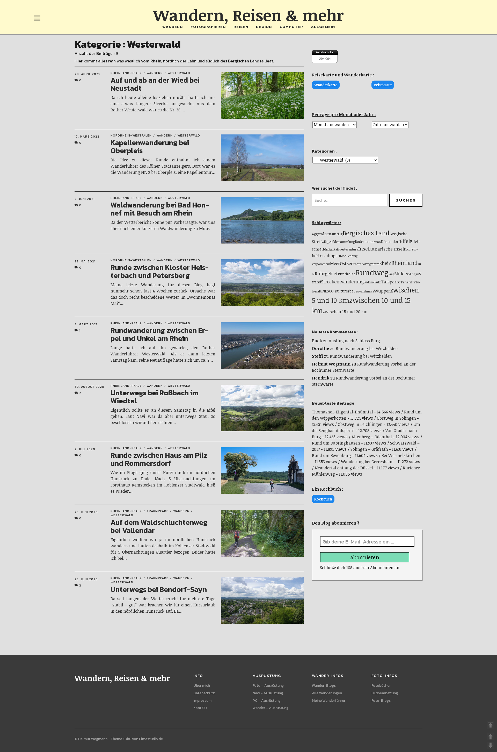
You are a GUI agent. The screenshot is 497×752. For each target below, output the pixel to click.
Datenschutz (204, 693)
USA (356, 291)
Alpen (326, 233)
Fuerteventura (348, 249)
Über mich (201, 685)
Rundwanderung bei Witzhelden (367, 348)
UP (490, 736)
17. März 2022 (87, 136)
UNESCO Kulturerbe (337, 291)
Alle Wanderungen (327, 693)
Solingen (412, 274)
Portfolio (359, 264)
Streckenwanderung (342, 281)
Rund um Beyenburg (331, 455)
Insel (363, 248)
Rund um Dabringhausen (336, 443)
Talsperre (390, 282)
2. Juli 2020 (85, 449)
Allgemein (323, 27)
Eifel (405, 241)
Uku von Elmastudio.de (144, 739)
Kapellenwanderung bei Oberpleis (150, 146)
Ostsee (346, 263)
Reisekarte (383, 84)
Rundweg (372, 272)
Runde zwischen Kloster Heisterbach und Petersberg (160, 271)
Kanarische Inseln (388, 249)
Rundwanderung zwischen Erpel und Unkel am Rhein (159, 334)
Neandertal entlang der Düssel (344, 468)
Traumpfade (158, 511)
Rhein (385, 263)
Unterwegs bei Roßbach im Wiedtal (155, 396)
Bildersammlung (343, 242)
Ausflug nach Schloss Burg (354, 340)
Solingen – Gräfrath (369, 449)
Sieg (391, 274)
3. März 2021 (86, 324)
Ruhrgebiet (326, 273)
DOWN (490, 745)
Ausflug (336, 234)
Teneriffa (407, 282)
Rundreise (347, 273)
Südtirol (369, 282)
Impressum (202, 700)
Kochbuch (323, 499)
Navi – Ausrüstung (268, 693)
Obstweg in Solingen (396, 418)
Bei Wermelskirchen (401, 455)
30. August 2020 (89, 386)
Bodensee (363, 241)
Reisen (240, 27)
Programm (372, 264)
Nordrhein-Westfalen (131, 135)
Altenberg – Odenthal (372, 437)
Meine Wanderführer (328, 700)
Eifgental (332, 249)
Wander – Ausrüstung (270, 708)
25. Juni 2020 (86, 512)
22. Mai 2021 (85, 261)
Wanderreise (366, 291)
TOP (490, 725)
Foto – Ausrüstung (268, 685)
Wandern (172, 27)
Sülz (378, 282)
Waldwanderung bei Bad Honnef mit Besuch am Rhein (160, 208)
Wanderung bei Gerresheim (367, 461)
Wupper (382, 291)
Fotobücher (381, 685)
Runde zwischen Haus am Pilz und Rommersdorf (159, 459)
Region (264, 27)
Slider (400, 273)
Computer (291, 27)
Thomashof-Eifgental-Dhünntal (342, 412)
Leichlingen (329, 255)
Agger (316, 234)
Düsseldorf (390, 241)
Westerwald (178, 73)
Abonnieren (364, 557)
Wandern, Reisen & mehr (248, 14)
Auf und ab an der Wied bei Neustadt (155, 84)
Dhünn (376, 242)
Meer (335, 263)
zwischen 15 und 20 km (345, 311)
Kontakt (200, 708)
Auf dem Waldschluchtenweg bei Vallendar (159, 526)
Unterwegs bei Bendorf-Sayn (159, 589)
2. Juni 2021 (85, 199)
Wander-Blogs (324, 685)
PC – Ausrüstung (267, 700)
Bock (317, 340)
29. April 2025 (87, 74)
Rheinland (404, 263)
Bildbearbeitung (384, 693)
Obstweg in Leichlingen (360, 424)
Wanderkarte (325, 84)
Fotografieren (208, 27)
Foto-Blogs (381, 700)
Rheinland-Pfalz (126, 73)
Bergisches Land (366, 232)
